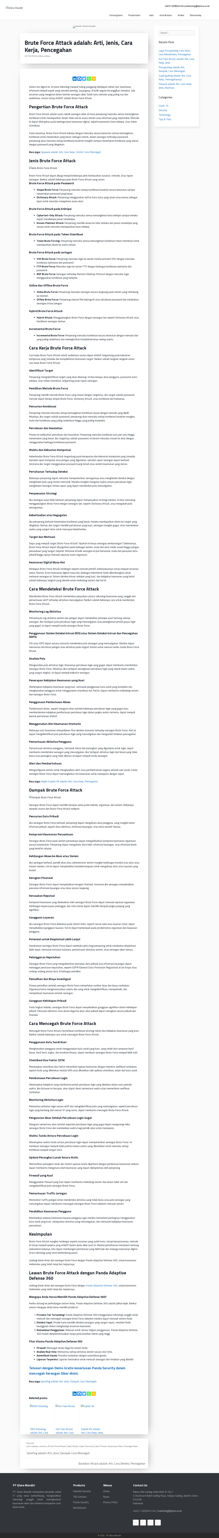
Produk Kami (134, 15)
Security (30, 1443)
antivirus (43, 1446)
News (106, 1497)
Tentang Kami (115, 15)
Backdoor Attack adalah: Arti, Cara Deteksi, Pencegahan (112, 1463)
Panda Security (81, 1502)
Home (106, 1491)
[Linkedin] (75, 79)
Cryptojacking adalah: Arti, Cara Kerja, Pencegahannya (175, 77)
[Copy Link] (94, 79)
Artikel (181, 15)
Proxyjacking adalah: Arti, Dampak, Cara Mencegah (172, 69)
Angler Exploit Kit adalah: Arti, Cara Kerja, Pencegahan (69, 781)
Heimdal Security (82, 1491)
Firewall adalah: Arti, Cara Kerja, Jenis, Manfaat (175, 86)
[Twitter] (84, 79)
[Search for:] (176, 33)
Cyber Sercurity (86, 1446)
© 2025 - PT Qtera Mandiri (109, 1535)
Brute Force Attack (57, 1446)
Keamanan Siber (115, 1446)
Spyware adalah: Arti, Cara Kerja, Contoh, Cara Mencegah (71, 152)
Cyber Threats (100, 1446)
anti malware (32, 1446)
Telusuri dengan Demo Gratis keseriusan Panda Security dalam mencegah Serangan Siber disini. (77, 1370)
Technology (165, 115)
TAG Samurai (79, 1497)
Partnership (195, 15)
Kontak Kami (166, 15)
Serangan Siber (131, 1446)
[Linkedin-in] (136, 1522)
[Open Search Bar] (208, 15)
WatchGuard (79, 1508)
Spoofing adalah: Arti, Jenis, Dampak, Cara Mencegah (69, 1381)
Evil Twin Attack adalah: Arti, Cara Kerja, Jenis (176, 61)
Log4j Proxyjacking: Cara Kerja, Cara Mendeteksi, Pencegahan (175, 52)
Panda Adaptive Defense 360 (102, 1285)
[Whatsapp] (89, 79)
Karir (151, 15)
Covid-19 (163, 106)
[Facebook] (79, 79)
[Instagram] (158, 1522)
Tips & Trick (165, 119)
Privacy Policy (110, 1502)
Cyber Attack (73, 1446)
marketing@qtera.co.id (197, 6)
